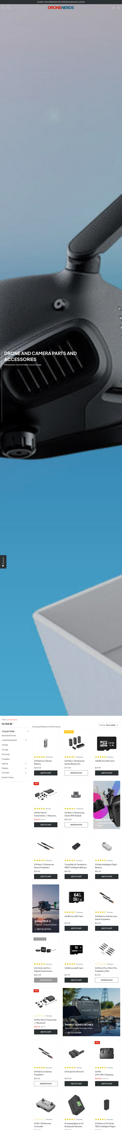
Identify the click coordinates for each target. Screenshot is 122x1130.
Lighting (5, 763)
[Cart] (118, 7)
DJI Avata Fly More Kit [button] (74, 1071)
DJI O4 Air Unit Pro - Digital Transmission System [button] (43, 971)
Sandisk (5, 745)
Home (4, 720)
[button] (3, 7)
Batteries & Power (9, 735)
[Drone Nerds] (61, 7)
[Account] (113, 7)
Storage (5, 749)
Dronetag (5, 754)
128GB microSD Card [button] (104, 761)
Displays (5, 768)
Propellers (6, 759)
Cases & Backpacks (9, 740)
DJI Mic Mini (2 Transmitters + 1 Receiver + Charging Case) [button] (45, 815)
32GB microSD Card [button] (74, 968)
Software (5, 773)
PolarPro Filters (8, 777)
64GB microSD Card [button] (74, 916)
